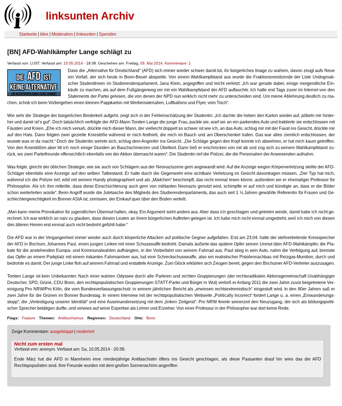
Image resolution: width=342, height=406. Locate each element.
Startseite (28, 34)
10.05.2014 (73, 63)
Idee (44, 34)
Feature (28, 318)
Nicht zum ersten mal (38, 344)
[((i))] (17, 27)
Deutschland (119, 318)
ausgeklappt (61, 331)
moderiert (85, 331)
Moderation (62, 34)
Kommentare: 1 (178, 63)
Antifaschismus (70, 318)
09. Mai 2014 (151, 63)
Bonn (150, 318)
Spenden (107, 34)
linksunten (86, 34)
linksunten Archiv (90, 16)
